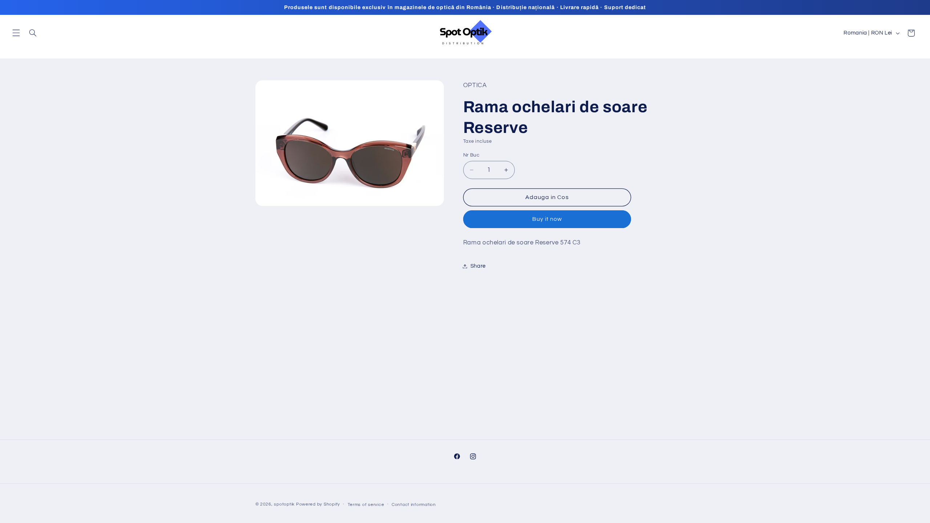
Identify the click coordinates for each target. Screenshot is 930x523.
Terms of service (366, 505)
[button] (16, 33)
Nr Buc (471, 155)
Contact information (414, 505)
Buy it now (547, 219)
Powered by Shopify (318, 504)
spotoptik (284, 504)
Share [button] (478, 266)
